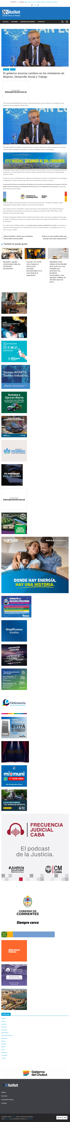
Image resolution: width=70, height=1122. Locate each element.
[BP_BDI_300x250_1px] (16, 82)
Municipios (4, 1038)
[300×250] (14, 317)
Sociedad (3, 1052)
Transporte (4, 1055)
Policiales (3, 1044)
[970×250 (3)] (35, 153)
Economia (4, 1027)
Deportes (6, 69)
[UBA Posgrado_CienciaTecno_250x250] (12, 465)
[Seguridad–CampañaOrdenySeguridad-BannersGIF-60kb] (14, 790)
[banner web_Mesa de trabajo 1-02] (28, 884)
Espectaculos (5, 1032)
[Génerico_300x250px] (14, 293)
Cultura (3, 1021)
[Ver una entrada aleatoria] (67, 22)
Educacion (4, 1029)
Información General (27, 21)
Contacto (41, 21)
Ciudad (3, 1018)
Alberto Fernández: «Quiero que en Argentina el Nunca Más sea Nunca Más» (18, 237)
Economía (14, 21)
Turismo (3, 1058)
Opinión (3, 1041)
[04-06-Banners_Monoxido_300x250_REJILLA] (14, 718)
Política (5, 21)
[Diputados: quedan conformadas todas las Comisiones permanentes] (11, 249)
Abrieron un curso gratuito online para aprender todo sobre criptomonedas (54, 237)
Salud (2, 1049)
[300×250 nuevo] (14, 621)
